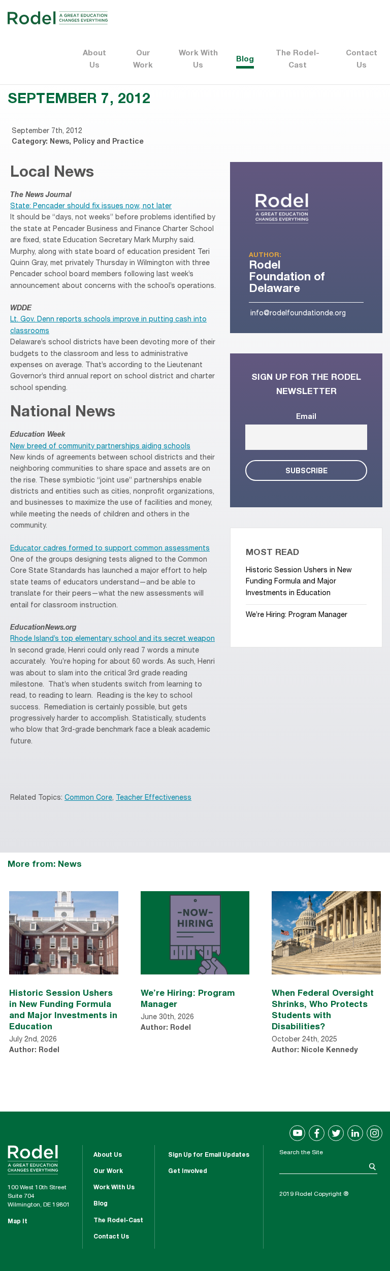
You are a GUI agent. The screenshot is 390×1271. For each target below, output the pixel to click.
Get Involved (187, 1171)
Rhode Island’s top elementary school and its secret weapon (112, 639)
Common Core (88, 798)
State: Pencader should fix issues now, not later (91, 206)
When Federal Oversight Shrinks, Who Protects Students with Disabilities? (323, 1009)
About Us (94, 60)
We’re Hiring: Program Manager (296, 615)
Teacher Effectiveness (153, 798)
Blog (245, 59)
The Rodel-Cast (297, 60)
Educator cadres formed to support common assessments (110, 548)
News (59, 142)
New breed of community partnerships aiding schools (100, 446)
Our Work (143, 60)
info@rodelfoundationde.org (298, 313)
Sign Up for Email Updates (208, 1155)
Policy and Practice (108, 142)
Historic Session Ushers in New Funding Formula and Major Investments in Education (299, 582)
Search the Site (301, 1153)
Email (306, 417)
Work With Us (198, 60)
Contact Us (361, 60)
